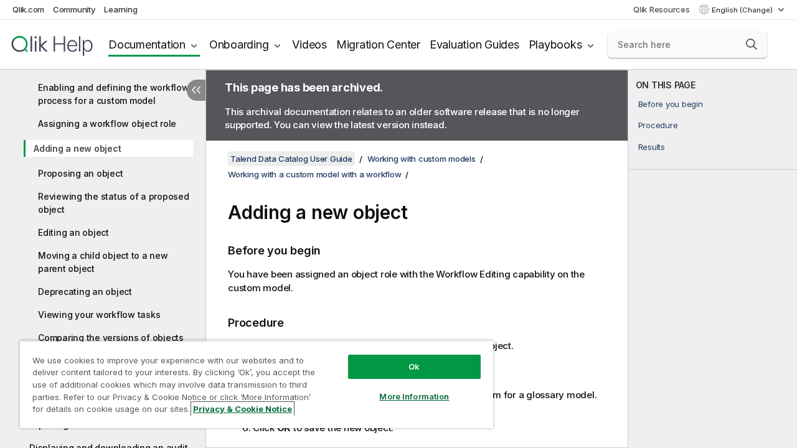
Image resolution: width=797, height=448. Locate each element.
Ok (414, 366)
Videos (309, 44)
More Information (414, 396)
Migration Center (378, 44)
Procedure (658, 125)
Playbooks (555, 44)
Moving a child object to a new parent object (103, 262)
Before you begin (670, 104)
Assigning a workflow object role (107, 123)
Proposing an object (80, 173)
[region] (256, 384)
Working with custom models (421, 159)
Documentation (147, 44)
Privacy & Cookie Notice (242, 409)
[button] (751, 44)
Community (74, 9)
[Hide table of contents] (196, 90)
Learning (120, 9)
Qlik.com (28, 9)
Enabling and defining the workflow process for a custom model (113, 94)
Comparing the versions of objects (111, 337)
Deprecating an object (85, 291)
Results (651, 147)
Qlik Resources (661, 9)
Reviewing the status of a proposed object (113, 203)
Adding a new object (77, 148)
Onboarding (239, 44)
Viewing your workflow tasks (99, 314)
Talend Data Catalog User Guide (291, 159)
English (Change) (743, 10)
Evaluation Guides (474, 44)
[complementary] (712, 259)
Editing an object (73, 232)
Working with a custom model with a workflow (314, 174)
